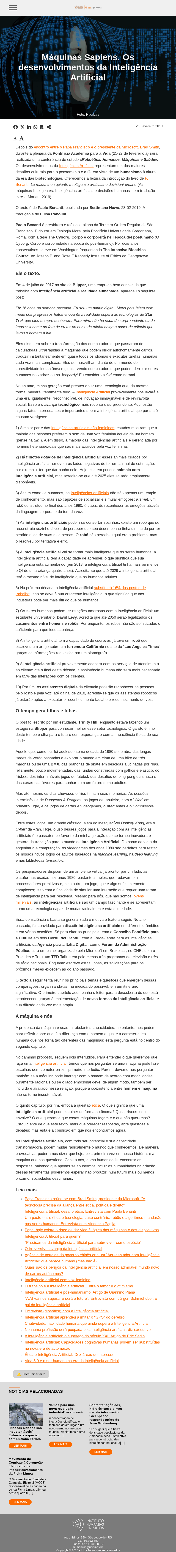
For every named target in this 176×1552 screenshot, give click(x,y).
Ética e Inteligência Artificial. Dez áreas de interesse (69, 1354)
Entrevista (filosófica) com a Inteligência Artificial (67, 1311)
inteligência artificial (49, 1063)
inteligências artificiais (90, 493)
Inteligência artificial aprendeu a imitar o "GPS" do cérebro (74, 1317)
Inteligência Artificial (76, 166)
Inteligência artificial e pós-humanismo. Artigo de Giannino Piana (80, 1292)
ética (96, 1105)
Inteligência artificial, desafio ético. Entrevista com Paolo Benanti (80, 1211)
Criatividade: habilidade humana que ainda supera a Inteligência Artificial (86, 1323)
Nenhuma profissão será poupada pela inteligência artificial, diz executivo (88, 1329)
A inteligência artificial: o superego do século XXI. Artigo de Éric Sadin (85, 1336)
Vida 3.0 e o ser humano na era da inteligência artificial (72, 1361)
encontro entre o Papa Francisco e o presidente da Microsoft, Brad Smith (96, 147)
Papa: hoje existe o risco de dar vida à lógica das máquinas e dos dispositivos (92, 1230)
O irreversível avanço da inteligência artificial (63, 1249)
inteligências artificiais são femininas (82, 428)
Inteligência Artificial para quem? (52, 1236)
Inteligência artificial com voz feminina (57, 1280)
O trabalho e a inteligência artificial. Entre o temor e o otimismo (79, 1286)
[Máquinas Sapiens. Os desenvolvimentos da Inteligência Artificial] (49, 127)
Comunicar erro (31, 1374)
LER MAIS (20, 1445)
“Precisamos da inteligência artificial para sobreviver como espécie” (83, 1242)
